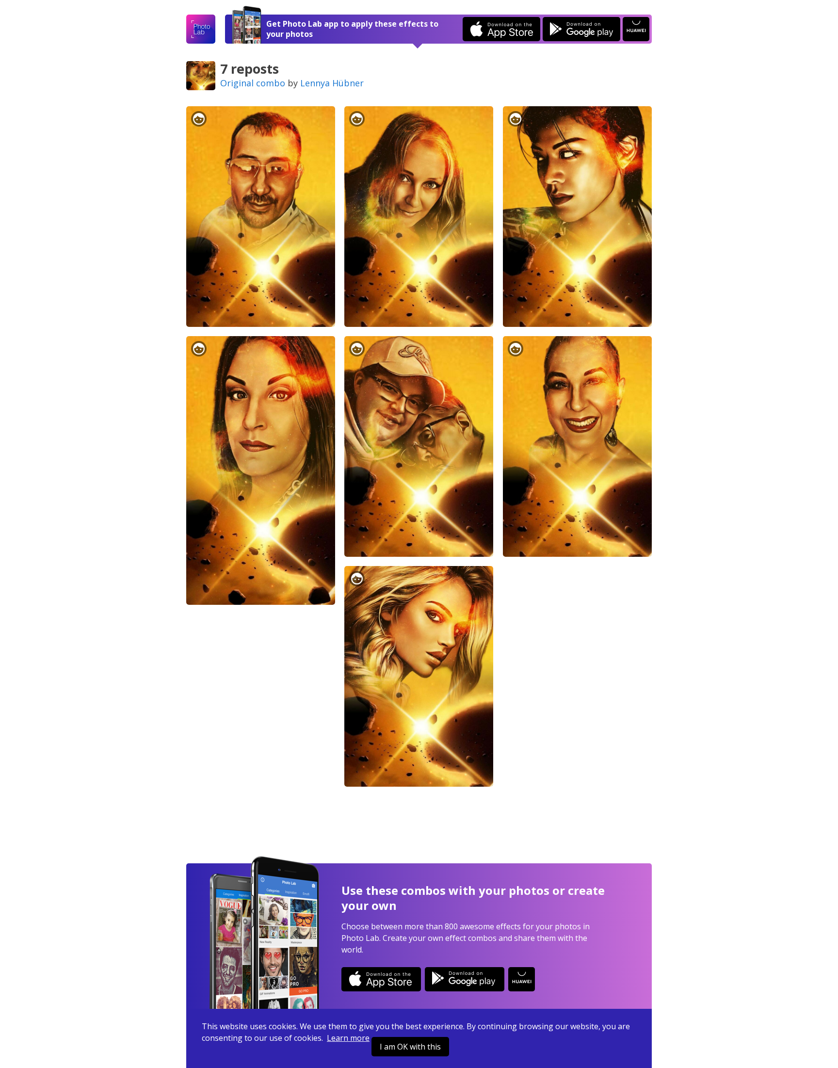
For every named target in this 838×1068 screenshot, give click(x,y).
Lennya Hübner (332, 83)
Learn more (348, 1038)
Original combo (252, 83)
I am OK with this (410, 1046)
